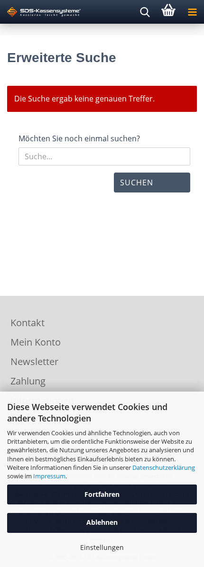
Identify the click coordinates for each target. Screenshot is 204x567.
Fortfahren (102, 494)
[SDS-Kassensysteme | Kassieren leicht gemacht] (40, 12)
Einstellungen (102, 547)
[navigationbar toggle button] (192, 12)
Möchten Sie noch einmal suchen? (79, 138)
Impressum (49, 476)
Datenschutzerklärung (163, 467)
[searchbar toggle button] (145, 12)
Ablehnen (102, 522)
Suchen (136, 182)
